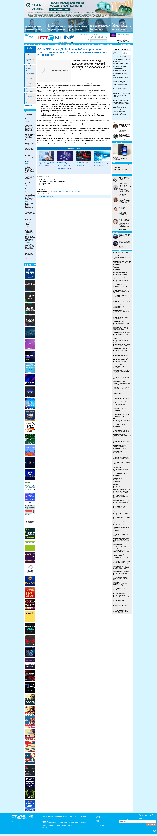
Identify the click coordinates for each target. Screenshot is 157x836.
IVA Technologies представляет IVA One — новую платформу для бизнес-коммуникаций (63, 184)
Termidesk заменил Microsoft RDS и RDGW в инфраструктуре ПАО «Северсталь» (78, 28)
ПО (27, 76)
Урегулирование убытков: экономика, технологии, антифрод (121, 483)
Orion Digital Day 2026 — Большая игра (121, 554)
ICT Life (50, 817)
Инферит (79, 191)
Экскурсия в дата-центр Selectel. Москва (120, 281)
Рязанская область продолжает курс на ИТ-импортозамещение (30, 150)
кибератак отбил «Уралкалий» (28, 38)
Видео (102, 44)
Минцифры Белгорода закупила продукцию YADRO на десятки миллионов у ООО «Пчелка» (30, 158)
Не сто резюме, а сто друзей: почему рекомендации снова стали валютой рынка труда (124, 137)
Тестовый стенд (89, 44)
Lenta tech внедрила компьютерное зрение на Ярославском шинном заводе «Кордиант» (30, 137)
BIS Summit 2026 (123, 473)
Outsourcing (29, 78)
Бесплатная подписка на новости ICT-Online (132, 818)
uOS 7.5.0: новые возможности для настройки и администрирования (121, 328)
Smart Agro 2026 (123, 600)
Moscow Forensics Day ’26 (121, 324)
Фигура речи (65, 817)
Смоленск (27, 242)
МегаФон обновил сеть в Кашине (29, 144)
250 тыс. (29, 36)
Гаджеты (28, 100)
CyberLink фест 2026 (124, 301)
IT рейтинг (80, 44)
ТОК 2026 (121, 299)
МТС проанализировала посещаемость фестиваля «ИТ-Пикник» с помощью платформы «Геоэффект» (121, 59)
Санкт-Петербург (100, 817)
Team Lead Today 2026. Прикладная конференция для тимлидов (122, 371)
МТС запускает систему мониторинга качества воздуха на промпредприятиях (121, 107)
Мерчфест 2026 (123, 304)
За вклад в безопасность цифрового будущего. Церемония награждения (119, 477)
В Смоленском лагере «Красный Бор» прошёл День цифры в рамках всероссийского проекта (30, 247)
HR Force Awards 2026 (124, 396)
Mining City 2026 (123, 603)
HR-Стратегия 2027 (124, 361)
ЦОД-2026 (121, 321)
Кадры (27, 81)
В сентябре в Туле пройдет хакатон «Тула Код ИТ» (29, 188)
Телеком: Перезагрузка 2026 (122, 518)
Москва (98, 816)
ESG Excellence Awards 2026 (122, 558)
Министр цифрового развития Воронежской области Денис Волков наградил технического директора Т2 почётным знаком (30, 126)
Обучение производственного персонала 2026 (121, 496)
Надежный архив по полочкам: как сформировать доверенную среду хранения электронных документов (124, 128)
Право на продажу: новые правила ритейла (121, 503)
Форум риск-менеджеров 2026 (119, 427)
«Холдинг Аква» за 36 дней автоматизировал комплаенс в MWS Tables (121, 171)
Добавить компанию (121, 49)
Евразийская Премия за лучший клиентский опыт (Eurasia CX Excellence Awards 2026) (121, 540)
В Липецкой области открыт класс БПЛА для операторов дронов (30, 214)
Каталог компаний (127, 44)
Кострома (27, 252)
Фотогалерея (108, 44)
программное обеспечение (54, 191)
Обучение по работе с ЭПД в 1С (121, 258)
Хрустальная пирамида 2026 (119, 547)
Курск (26, 201)
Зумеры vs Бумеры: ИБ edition (122, 401)
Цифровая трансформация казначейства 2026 (121, 311)
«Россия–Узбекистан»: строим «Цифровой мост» (122, 421)
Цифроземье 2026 (123, 455)
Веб (51, 823)
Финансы (28, 86)
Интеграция (29, 63)
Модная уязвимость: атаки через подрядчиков (121, 78)
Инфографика (117, 44)
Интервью (41, 44)
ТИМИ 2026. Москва (124, 398)
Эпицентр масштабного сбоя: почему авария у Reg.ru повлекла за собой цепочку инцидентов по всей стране (121, 84)
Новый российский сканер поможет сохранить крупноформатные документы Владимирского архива (29, 180)
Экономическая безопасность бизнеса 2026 (120, 411)
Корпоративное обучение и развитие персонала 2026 (121, 352)
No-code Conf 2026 (124, 414)
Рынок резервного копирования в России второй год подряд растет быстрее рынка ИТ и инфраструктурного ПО (65, 165)
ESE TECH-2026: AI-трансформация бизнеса (121, 514)
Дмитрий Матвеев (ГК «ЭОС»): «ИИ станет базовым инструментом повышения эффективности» (34, 28)
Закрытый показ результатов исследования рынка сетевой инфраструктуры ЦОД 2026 (121, 276)
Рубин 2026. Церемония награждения (119, 407)
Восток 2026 (122, 404)
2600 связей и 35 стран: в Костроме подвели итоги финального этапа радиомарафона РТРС (29, 256)
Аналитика (34, 44)
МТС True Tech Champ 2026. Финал (121, 589)
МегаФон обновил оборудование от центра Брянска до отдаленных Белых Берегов (30, 222)
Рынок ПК (28, 65)
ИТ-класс (115, 122)
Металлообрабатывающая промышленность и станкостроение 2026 (120, 584)
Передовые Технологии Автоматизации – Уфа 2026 (122, 435)
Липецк (27, 211)
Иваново (27, 226)
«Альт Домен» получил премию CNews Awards (52, 181)
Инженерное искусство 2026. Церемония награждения (122, 358)
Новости (27, 44)
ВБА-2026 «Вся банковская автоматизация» (120, 574)
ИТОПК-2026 (122, 439)
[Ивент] (30, 273)
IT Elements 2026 (123, 355)
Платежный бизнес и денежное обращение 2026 (121, 345)
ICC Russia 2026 (123, 348)
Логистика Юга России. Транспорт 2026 (122, 466)
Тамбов (27, 234)
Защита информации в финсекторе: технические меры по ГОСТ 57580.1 (122, 266)
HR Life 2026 (122, 284)
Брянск (27, 218)
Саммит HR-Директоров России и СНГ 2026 (121, 551)
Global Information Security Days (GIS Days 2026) (120, 492)
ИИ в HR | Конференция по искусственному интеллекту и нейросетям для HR (121, 488)
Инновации (29, 93)
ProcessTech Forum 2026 (121, 417)
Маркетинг (28, 68)
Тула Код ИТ (122, 393)
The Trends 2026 (123, 605)
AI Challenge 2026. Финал (120, 535)
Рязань (27, 147)
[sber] (78, 9)
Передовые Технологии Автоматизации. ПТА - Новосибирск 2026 (122, 597)
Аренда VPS (45, 828)
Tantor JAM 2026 (123, 375)
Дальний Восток (100, 824)
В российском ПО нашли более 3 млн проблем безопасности (83, 164)
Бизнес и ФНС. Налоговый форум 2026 (120, 507)
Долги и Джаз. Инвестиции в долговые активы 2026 (121, 292)
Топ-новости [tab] (125, 53)
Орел (26, 191)
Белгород (27, 154)
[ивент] (30, 805)
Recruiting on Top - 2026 (120, 521)
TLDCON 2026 (122, 424)
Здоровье (28, 102)
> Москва (71, 42)
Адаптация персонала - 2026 (122, 531)
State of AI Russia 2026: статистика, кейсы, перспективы (122, 262)
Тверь (26, 142)
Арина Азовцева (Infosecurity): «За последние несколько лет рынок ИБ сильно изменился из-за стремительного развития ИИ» (100, 28)
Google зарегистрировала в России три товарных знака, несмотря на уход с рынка (120, 113)
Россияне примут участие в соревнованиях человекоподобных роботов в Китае (120, 73)
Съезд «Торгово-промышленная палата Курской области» (121, 458)
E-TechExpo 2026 (123, 608)
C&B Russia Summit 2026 (121, 378)
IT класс (62, 44)
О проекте (13, 821)
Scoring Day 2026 (123, 448)
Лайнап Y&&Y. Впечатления (119, 307)
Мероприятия (49, 44)
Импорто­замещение (29, 48)
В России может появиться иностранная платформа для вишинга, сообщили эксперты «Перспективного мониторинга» (121, 101)
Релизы (97, 44)
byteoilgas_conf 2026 (124, 500)
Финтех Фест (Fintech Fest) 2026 (121, 287)
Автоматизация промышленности (30, 51)
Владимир (27, 174)
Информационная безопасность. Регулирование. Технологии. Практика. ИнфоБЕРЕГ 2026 (121, 336)
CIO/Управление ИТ (30, 97)
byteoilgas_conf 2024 (44, 183)
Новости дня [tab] (115, 53)
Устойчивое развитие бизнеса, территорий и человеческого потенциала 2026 (121, 562)
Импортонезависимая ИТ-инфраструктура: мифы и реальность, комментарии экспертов (124, 237)
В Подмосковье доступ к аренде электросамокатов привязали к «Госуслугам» (29, 117)
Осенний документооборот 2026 (119, 592)
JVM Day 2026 (122, 315)
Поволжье (98, 819)
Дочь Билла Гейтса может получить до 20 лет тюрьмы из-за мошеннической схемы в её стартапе (121, 94)
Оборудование (30, 73)
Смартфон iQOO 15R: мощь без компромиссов (121, 158)
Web (27, 88)
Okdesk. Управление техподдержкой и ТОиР (121, 446)
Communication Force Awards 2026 (121, 384)
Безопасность (29, 91)
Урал (97, 820)
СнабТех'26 (122, 544)
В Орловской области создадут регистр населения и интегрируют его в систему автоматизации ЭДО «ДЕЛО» (30, 196)
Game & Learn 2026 (124, 571)
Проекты (56, 44)
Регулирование (30, 83)
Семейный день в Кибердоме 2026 (120, 318)
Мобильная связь (30, 57)
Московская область (28, 112)
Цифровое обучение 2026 (121, 470)
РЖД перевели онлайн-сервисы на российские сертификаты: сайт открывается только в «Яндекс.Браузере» (121, 66)
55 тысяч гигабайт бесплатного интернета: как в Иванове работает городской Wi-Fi (29, 230)
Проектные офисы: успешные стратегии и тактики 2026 (121, 578)
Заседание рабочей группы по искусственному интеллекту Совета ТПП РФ (121, 254)
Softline (64, 191)
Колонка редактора (123, 34)
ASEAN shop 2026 (123, 381)
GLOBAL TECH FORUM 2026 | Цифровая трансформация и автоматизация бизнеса (122, 567)
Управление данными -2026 (121, 463)
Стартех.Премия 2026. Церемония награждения (122, 388)
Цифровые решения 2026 (121, 510)
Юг (97, 822)
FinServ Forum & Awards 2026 (120, 367)
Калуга (26, 163)
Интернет (28, 54)
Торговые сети (29, 70)
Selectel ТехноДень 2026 (121, 528)
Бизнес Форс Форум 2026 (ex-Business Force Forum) (121, 431)
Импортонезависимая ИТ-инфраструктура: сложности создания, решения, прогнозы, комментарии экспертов (124, 244)
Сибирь (98, 821)
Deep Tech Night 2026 (124, 332)
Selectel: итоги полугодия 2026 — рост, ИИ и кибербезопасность (46, 164)
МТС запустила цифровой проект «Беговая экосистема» (120, 89)
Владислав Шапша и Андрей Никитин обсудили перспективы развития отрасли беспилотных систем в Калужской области (30, 168)
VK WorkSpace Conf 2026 (121, 442)
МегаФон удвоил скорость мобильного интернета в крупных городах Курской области (29, 206)
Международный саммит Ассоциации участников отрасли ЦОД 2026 (121, 611)
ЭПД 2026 (121, 524)
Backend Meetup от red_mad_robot (48, 179)
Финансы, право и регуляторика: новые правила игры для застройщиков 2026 (120, 271)
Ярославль (28, 132)
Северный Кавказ (100, 825)
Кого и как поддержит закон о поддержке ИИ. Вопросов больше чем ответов (123, 40)
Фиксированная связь (30, 60)
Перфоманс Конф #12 (124, 364)
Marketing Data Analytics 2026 (119, 452)
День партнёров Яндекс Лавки (120, 296)
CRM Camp (122, 391)
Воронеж (27, 121)
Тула (26, 185)
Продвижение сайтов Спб (45, 196)
